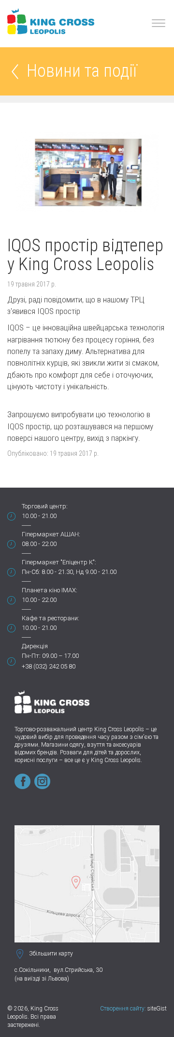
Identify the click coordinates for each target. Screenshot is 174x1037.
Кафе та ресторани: (50, 618)
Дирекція (35, 646)
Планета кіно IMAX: (49, 590)
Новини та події (82, 71)
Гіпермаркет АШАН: (51, 534)
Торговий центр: (45, 506)
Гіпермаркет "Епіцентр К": (59, 562)
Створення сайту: (123, 1008)
